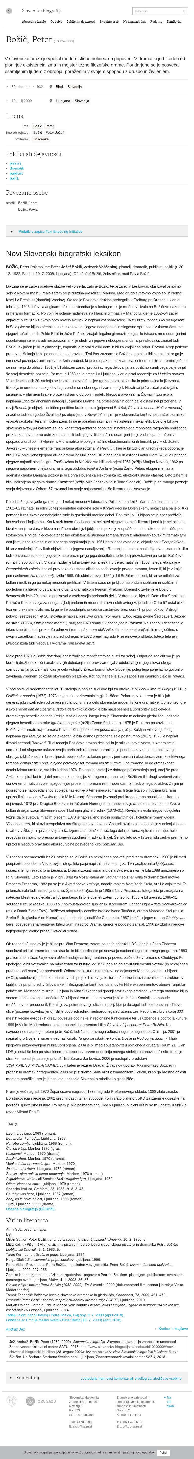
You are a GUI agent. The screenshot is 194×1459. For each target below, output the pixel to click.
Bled (59, 87)
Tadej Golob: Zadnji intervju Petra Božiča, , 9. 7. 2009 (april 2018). (65, 1315)
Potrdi (163, 1452)
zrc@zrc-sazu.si (131, 1426)
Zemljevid (174, 22)
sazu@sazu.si (82, 1426)
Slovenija (74, 87)
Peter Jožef (54, 132)
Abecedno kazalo (34, 22)
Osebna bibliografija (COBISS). (31, 1209)
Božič (37, 126)
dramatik (17, 168)
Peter (49, 126)
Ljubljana (63, 101)
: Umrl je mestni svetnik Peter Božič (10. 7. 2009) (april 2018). (64, 1320)
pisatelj (15, 163)
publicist (16, 173)
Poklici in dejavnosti (81, 22)
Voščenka (41, 139)
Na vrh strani (171, 1402)
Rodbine (156, 22)
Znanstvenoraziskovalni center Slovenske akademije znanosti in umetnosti (136, 1402)
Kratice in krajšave (173, 1329)
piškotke (72, 1452)
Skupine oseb (109, 22)
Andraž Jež (15, 1329)
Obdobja (56, 22)
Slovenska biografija (42, 11)
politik (14, 178)
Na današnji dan (134, 22)
